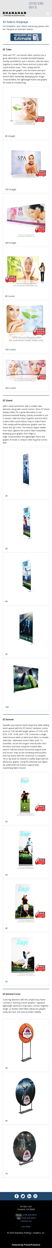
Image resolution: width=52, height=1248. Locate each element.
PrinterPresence (32, 1244)
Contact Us (26, 1221)
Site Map (26, 1226)
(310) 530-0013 (36, 5)
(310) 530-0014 (28, 1218)
